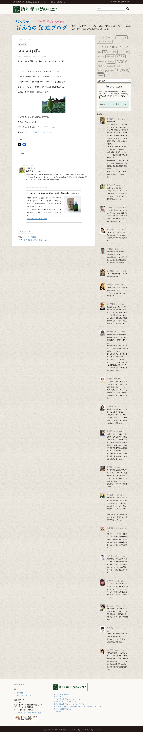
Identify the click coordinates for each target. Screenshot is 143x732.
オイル (31, 232)
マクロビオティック (113, 47)
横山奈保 (116, 229)
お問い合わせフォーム (24, 695)
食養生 (101, 75)
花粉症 (100, 71)
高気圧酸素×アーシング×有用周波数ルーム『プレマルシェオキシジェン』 (78, 706)
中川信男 (116, 119)
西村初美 (116, 406)
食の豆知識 (122, 70)
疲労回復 (101, 56)
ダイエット (111, 37)
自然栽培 (102, 62)
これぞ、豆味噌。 (30, 237)
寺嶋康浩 (117, 332)
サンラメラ (101, 37)
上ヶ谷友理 (117, 304)
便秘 (100, 52)
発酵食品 (110, 56)
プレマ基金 (57, 711)
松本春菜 (116, 581)
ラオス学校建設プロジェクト (63, 709)
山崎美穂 (116, 285)
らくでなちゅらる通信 (61, 694)
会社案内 (20, 693)
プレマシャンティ (105, 42)
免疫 (105, 52)
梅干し (121, 52)
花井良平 (117, 249)
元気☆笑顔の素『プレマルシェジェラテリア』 (69, 704)
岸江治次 (116, 207)
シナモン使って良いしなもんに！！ (37, 240)
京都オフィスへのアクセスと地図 (29, 713)
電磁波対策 (109, 71)
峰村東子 (116, 650)
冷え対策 (113, 52)
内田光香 (115, 495)
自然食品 (122, 61)
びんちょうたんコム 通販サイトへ (113, 104)
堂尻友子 (116, 606)
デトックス (122, 37)
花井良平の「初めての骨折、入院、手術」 (112, 66)
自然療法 (111, 62)
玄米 (127, 52)
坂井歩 (115, 379)
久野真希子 (22, 232)
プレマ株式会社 (115, 2)
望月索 (115, 467)
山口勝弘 (117, 271)
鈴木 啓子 (116, 556)
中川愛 (115, 431)
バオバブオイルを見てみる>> (37, 219)
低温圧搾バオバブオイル (42, 132)
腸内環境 (121, 56)
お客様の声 (57, 696)
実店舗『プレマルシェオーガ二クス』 (66, 701)
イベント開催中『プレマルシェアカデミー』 (68, 699)
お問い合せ (126, 2)
